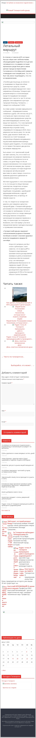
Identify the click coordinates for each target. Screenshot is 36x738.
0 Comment (15, 53)
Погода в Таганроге (8, 681)
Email (4, 422)
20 (17, 659)
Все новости (6, 510)
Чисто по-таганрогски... (13, 357)
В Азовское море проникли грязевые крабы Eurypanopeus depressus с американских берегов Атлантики (17, 485)
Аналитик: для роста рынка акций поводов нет (18, 465)
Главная (11, 42)
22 (27, 659)
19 (13, 659)
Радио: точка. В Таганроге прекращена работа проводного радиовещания (18, 504)
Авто (5, 42)
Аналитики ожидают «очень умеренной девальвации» (15, 498)
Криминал (19, 42)
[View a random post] (33, 15)
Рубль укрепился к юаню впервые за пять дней (18, 453)
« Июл (4, 670)
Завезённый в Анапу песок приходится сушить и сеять (18, 478)
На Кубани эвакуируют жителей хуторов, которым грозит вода (16, 471)
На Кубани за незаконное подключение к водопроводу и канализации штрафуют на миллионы (16, 446)
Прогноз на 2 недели (9, 688)
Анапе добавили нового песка (12, 492)
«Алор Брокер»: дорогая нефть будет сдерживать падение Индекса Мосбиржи (16, 459)
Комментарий (7, 383)
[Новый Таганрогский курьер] (18, 10)
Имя (4, 411)
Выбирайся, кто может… (22, 365)
